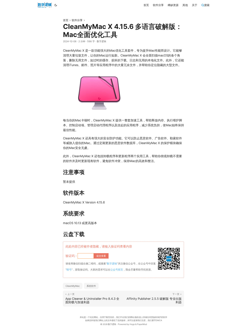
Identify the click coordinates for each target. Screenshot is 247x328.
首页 (65, 20)
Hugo (132, 324)
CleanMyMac (73, 285)
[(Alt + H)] (44, 5)
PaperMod (142, 324)
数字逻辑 (112, 324)
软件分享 (77, 20)
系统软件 (91, 285)
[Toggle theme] (55, 5)
